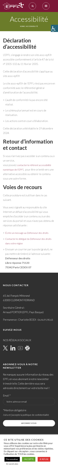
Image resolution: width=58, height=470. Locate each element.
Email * (7, 395)
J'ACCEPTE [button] (29, 459)
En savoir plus (12, 464)
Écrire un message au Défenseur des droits (26, 232)
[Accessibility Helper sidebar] (54, 28)
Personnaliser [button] (12, 459)
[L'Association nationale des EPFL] (13, 6)
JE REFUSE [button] (43, 459)
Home (22, 26)
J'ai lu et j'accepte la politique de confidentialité (26, 414)
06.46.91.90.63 (45, 319)
